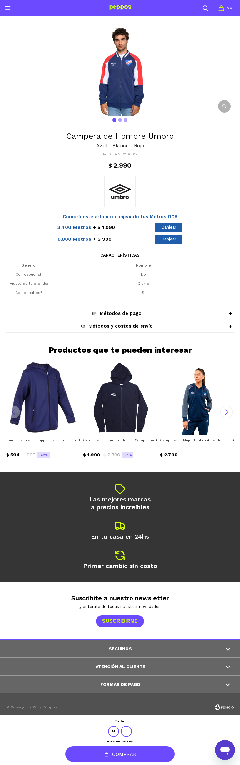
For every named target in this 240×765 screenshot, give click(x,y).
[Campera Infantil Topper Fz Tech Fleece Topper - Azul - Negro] (43, 398)
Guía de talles (120, 741)
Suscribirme (120, 621)
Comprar (124, 754)
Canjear (169, 227)
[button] (205, 8)
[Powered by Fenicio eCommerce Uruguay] (224, 707)
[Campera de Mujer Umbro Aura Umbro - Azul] (197, 398)
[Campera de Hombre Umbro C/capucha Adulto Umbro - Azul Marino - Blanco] (120, 398)
